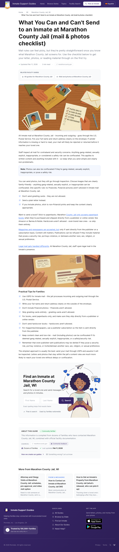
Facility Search (74, 4)
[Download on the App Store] (94, 520)
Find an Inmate (93, 4)
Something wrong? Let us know (60, 454)
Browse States (53, 4)
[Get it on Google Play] (94, 527)
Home (42, 4)
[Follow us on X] (110, 545)
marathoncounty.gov (65, 64)
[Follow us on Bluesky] (114, 545)
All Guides (59, 513)
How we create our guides (31, 454)
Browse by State (61, 517)
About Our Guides (62, 525)
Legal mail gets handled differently (34, 246)
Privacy (97, 545)
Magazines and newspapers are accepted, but (39, 229)
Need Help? (60, 529)
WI (27, 12)
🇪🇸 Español (109, 4)
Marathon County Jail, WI (41, 12)
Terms (105, 545)
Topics (63, 4)
